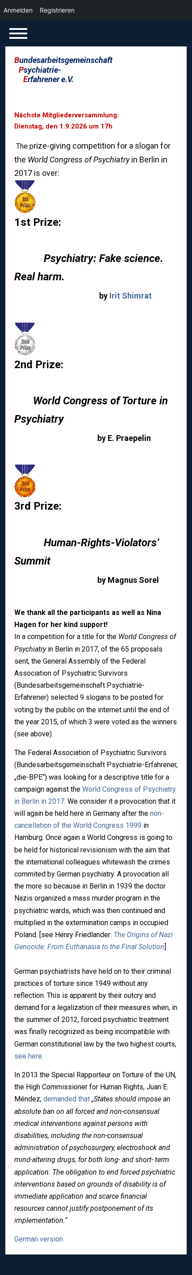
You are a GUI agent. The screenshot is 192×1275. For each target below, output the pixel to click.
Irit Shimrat (130, 295)
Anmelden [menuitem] (18, 10)
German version (38, 1239)
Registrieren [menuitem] (57, 10)
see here (28, 1056)
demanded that (66, 1099)
